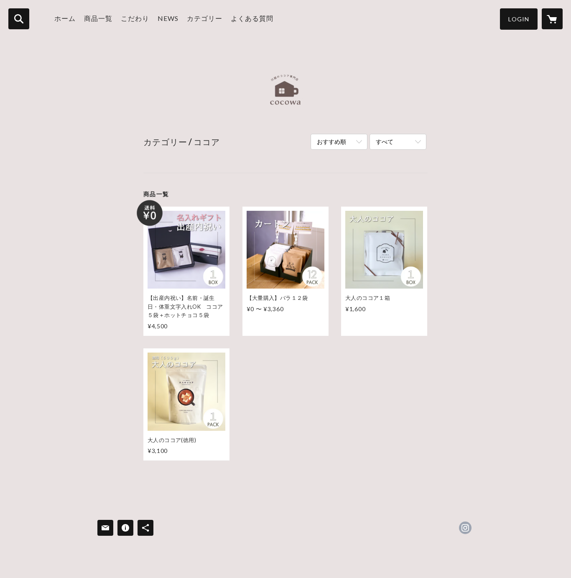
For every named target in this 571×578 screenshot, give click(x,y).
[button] (519, 19)
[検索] (18, 18)
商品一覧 (98, 18)
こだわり (135, 18)
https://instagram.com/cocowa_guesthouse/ (465, 528)
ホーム (65, 18)
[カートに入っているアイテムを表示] (552, 18)
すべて (384, 141)
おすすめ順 (331, 141)
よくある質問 (252, 18)
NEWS (168, 18)
